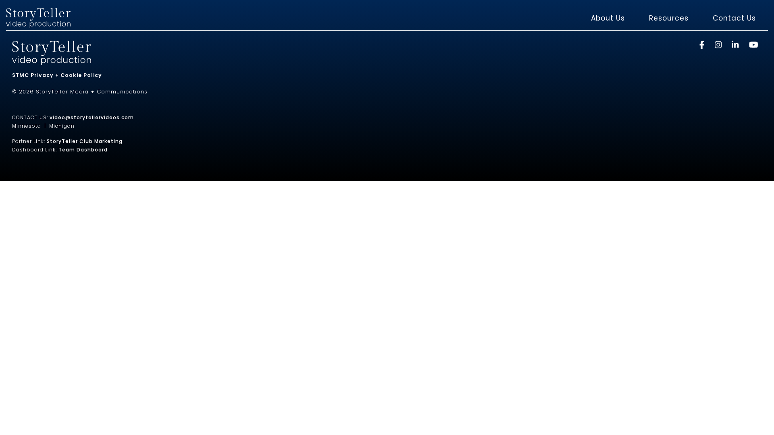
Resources (669, 18)
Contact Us (734, 18)
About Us (608, 18)
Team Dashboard (83, 149)
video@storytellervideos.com (92, 117)
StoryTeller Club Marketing (85, 141)
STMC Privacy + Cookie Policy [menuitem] (57, 75)
